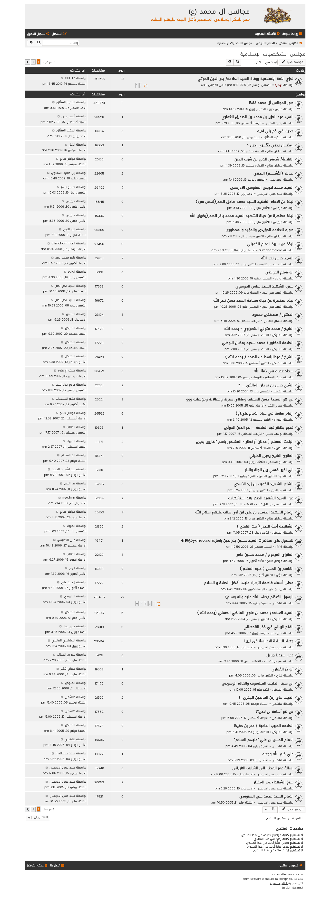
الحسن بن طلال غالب (269, 504)
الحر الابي (69, 229)
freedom (68, 497)
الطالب (71, 427)
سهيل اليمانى (272, 321)
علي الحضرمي (66, 540)
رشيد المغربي (273, 123)
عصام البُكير (275, 405)
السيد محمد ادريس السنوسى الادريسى (261, 187)
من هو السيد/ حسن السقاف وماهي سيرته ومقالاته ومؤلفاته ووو (239, 399)
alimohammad (270, 250)
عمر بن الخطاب (273, 661)
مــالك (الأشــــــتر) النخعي (273, 173)
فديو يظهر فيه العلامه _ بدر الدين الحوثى (258, 427)
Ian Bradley (279, 874)
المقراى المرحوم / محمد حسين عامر (265, 554)
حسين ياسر (68, 187)
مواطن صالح (274, 151)
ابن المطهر (275, 462)
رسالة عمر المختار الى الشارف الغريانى (262, 768)
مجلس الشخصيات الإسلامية (272, 55)
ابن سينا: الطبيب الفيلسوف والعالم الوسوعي (257, 683)
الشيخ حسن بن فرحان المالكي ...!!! (265, 385)
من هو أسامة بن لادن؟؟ (274, 711)
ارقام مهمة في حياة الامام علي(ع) (264, 413)
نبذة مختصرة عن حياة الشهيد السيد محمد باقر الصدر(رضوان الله (241, 215)
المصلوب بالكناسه (270, 264)
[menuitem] (268, 34)
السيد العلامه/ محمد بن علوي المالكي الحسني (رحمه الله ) (245, 612)
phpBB (289, 879)
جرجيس (277, 208)
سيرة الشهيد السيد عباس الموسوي (264, 286)
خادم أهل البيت (65, 384)
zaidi (278, 278)
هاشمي (277, 603)
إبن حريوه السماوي (63, 173)
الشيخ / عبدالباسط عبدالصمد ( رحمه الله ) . (258, 356)
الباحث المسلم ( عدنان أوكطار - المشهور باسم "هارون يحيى (244, 441)
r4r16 (278, 546)
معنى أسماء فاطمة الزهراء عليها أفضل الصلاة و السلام (248, 582)
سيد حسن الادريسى (269, 193)
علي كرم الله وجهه (277, 753)
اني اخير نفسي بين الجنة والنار (269, 469)
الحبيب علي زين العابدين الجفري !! (266, 697)
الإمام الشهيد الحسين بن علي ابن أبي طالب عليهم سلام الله (244, 512)
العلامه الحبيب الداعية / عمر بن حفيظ (263, 725)
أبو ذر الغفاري (282, 669)
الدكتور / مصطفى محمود (272, 314)
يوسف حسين (273, 433)
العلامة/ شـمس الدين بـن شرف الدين (263, 159)
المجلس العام (209, 85)
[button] (27, 62)
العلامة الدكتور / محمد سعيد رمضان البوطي (257, 342)
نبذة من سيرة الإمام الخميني (270, 244)
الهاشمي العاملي (63, 640)
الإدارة (278, 85)
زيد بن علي (275, 589)
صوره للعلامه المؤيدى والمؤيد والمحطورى (259, 229)
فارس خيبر (275, 109)
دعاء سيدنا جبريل (279, 655)
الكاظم (277, 391)
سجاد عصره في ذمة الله (273, 371)
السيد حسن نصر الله (277, 258)
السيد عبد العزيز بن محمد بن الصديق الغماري (257, 116)
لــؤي (279, 575)
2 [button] (33, 62)
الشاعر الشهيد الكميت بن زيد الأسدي (263, 484)
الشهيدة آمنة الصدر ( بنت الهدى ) (265, 526)
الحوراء (278, 419)
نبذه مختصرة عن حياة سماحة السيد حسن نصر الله (253, 300)
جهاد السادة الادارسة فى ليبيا (268, 641)
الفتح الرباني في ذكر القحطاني (268, 626)
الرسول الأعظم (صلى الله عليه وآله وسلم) (259, 596)
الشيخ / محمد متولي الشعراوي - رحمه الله (258, 328)
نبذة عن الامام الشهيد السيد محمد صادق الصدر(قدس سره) (244, 201)
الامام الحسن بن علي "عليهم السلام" (263, 739)
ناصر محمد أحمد (65, 257)
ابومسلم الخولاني (279, 272)
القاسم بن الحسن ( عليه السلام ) (266, 568)
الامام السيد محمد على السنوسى (266, 796)
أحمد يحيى (68, 116)
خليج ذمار (276, 633)
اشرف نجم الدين (272, 292)
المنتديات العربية (279, 883)
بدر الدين (276, 490)
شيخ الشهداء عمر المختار (273, 782)
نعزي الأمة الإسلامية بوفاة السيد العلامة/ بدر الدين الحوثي (245, 78)
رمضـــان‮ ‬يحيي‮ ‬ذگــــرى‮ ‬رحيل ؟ (270, 145)
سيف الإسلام (273, 377)
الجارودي (69, 596)
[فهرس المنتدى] (277, 15)
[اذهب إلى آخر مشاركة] (62, 78)
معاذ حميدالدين (65, 753)
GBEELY (70, 78)
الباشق (70, 314)
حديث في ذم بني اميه (275, 131)
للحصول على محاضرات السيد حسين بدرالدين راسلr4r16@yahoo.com (236, 540)
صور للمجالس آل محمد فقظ (271, 102)
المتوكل (277, 335)
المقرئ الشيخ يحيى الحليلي (271, 455)
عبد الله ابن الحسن (270, 476)
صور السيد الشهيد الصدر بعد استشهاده (260, 498)
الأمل (72, 144)
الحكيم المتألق (65, 102)
